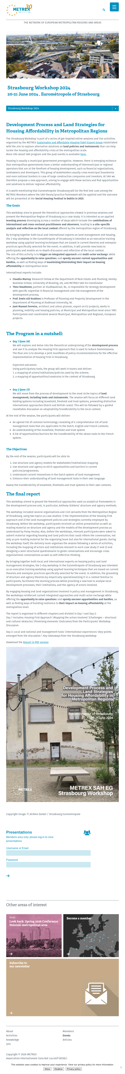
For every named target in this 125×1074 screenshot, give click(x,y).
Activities (11, 1035)
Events (66, 1035)
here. (83, 154)
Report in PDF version (36, 642)
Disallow (58, 1069)
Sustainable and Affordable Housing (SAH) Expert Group (70, 142)
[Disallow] (121, 1067)
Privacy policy (74, 1069)
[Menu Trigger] (114, 6)
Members (68, 1031)
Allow (47, 1069)
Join (8, 1044)
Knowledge (12, 1040)
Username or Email (17, 848)
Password (12, 859)
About (9, 1031)
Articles (67, 1040)
